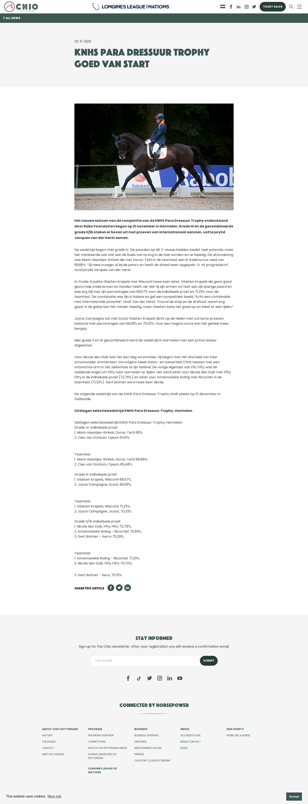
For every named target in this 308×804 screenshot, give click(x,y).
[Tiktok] (139, 678)
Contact (48, 748)
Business (141, 729)
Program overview (101, 735)
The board (49, 741)
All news (13, 18)
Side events (235, 729)
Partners (140, 741)
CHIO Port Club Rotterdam (152, 760)
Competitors (97, 741)
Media (184, 729)
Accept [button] (294, 796)
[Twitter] (149, 678)
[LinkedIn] (238, 6)
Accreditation (190, 735)
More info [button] (54, 796)
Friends (139, 754)
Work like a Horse (238, 735)
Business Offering (146, 735)
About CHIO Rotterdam (60, 729)
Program (95, 729)
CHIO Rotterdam (22, 6)
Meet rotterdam (53, 754)
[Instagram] (159, 678)
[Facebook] (128, 678)
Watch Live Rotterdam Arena (107, 748)
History (47, 735)
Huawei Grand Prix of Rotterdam (102, 756)
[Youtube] (179, 678)
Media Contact (190, 741)
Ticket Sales (272, 7)
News (184, 748)
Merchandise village (148, 748)
